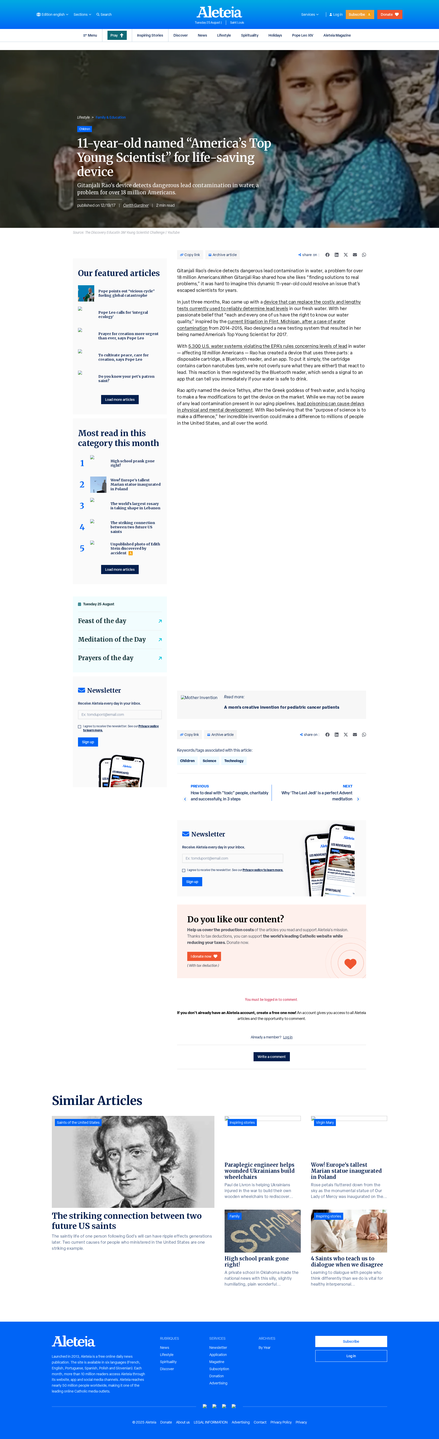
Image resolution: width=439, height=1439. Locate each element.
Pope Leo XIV (302, 35)
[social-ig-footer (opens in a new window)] (234, 1406)
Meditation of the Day (112, 639)
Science (209, 760)
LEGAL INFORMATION (211, 1422)
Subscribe (357, 14)
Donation (216, 1376)
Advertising (218, 1383)
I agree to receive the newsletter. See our (235, 870)
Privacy (301, 1422)
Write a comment (272, 1056)
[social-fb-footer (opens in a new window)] (214, 1406)
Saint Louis (237, 23)
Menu (92, 35)
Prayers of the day (105, 658)
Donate (387, 14)
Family (235, 1216)
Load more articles (120, 399)
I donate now (201, 956)
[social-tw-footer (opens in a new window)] (224, 1406)
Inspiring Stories (150, 35)
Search (106, 14)
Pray (114, 35)
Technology (234, 760)
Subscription (219, 1369)
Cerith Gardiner (136, 205)
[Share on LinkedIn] (337, 255)
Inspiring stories (242, 1122)
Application (218, 1354)
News (202, 35)
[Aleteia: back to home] (219, 11)
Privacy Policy (281, 1422)
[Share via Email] (355, 255)
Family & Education (111, 117)
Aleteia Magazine (337, 35)
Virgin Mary (325, 1122)
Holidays (275, 35)
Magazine (216, 1361)
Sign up (192, 881)
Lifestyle (224, 35)
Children (187, 760)
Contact (260, 1422)
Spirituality (249, 35)
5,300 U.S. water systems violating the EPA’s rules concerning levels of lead (267, 346)
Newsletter (218, 1347)
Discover (181, 35)
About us (183, 1422)
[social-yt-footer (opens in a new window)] (205, 1406)
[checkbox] (183, 870)
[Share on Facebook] (327, 255)
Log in (338, 14)
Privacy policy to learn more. (263, 870)
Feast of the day (102, 621)
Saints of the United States (78, 1122)
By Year (265, 1347)
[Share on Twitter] (346, 255)
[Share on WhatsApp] (364, 255)
